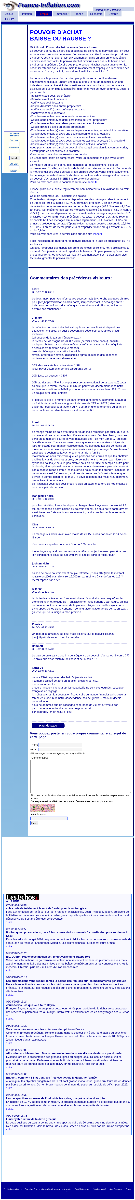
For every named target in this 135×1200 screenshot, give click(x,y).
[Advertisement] (14, 74)
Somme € (14, 140)
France (78, 13)
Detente (113, 13)
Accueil (9, 13)
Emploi (44, 13)
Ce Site (9, 19)
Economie (96, 13)
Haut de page (48, 725)
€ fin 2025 (14, 164)
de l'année (14, 147)
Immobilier (62, 13)
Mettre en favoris (14, 1189)
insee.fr (97, 233)
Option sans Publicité (108, 10)
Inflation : (14, 171)
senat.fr (92, 182)
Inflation (27, 13)
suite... (10, 922)
